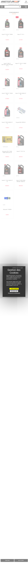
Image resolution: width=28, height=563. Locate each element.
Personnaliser (14, 291)
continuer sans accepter (17, 267)
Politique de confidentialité (14, 293)
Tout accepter (14, 288)
